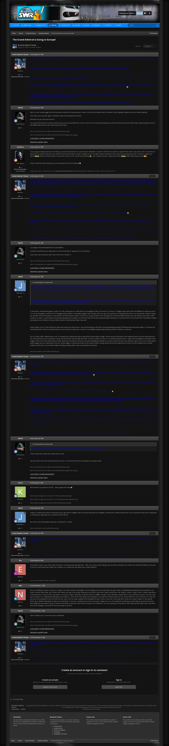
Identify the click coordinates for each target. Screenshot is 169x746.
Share (139, 46)
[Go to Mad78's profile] (20, 116)
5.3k (21, 297)
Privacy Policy (15, 709)
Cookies (23, 709)
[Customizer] (145, 13)
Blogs (87, 25)
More (119, 25)
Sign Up (139, 13)
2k (21, 167)
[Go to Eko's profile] (20, 569)
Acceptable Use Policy (60, 734)
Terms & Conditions (59, 730)
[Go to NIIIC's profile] (20, 594)
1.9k (21, 75)
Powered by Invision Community (91, 709)
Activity (108, 25)
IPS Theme (14, 705)
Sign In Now (118, 687)
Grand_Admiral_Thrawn (28, 45)
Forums (54, 25)
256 (21, 580)
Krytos (20, 483)
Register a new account (50, 687)
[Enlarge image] (127, 87)
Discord (16, 25)
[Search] (157, 25)
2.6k (21, 503)
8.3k (21, 128)
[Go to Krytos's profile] (20, 492)
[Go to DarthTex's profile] (20, 156)
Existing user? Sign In (126, 13)
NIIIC (20, 586)
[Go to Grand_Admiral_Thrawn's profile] (15, 46)
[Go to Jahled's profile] (20, 285)
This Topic (150, 25)
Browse (97, 25)
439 (21, 606)
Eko (20, 560)
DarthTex (20, 147)
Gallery (77, 25)
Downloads (65, 25)
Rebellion (27, 25)
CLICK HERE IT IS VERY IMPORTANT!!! (42, 138)
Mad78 (20, 108)
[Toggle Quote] (33, 282)
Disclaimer (57, 732)
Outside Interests (35, 47)
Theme (13, 707)
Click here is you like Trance (39, 142)
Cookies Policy (58, 728)
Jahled (20, 277)
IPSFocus (21, 705)
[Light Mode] (149, 13)
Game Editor (41, 25)
